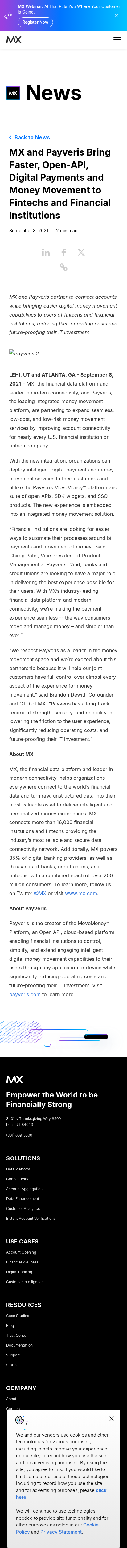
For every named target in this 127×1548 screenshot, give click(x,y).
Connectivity (17, 1179)
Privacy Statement (61, 1532)
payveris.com (25, 994)
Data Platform (18, 1169)
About (11, 1399)
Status (11, 1365)
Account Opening (21, 1252)
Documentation (19, 1345)
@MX (40, 893)
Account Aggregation (24, 1189)
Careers (13, 1409)
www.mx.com (81, 893)
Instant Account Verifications (30, 1218)
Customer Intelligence (25, 1282)
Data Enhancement (22, 1199)
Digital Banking (19, 1272)
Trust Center (16, 1335)
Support (13, 1355)
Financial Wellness (22, 1262)
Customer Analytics (23, 1209)
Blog (10, 1326)
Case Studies (17, 1316)
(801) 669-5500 (19, 1135)
